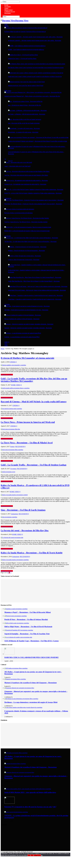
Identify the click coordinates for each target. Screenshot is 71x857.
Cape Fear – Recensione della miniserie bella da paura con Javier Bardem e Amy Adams (26, 175)
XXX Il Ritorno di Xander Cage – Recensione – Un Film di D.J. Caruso (31, 641)
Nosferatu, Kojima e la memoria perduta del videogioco (18, 213)
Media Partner (8, 10)
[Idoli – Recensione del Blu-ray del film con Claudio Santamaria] (24, 119)
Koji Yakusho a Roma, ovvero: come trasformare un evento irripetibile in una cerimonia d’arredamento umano (36, 67)
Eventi (6, 5)
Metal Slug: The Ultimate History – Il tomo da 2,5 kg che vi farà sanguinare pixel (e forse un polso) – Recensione (33, 204)
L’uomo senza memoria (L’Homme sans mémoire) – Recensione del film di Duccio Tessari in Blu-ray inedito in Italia (37, 141)
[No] (42, 855)
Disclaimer (7, 13)
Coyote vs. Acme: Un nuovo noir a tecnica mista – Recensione (23, 259)
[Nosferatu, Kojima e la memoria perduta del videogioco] (19, 209)
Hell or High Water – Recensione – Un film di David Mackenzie (28, 627)
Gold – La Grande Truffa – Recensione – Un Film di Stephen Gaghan (33, 465)
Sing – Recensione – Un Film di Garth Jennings (23, 510)
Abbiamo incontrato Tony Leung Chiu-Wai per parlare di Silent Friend (25, 85)
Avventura (13, 468)
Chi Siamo (7, 6)
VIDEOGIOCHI (7, 198)
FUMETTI (6, 342)
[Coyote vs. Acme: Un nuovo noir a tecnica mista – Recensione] (24, 256)
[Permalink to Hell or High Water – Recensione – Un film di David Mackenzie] (16, 623)
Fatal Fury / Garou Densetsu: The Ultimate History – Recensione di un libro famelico (25, 222)
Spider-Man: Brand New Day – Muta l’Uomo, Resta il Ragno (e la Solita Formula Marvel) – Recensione (34, 281)
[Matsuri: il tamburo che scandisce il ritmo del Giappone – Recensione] (22, 315)
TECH (5, 344)
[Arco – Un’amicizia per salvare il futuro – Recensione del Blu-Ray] (25, 101)
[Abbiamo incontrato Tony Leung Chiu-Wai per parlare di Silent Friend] (26, 82)
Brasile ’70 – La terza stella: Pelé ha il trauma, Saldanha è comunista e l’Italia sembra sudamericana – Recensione (33, 193)
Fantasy (12, 446)
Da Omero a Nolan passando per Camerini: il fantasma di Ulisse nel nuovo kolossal (25, 31)
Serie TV (10, 161)
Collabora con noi (9, 11)
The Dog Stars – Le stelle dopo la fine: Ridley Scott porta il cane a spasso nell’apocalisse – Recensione (30, 241)
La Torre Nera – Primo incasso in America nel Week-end (28, 422)
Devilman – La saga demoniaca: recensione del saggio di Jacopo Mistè (22, 337)
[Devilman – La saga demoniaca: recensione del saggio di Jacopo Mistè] (22, 333)
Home (2, 348)
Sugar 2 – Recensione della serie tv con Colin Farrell (17, 166)
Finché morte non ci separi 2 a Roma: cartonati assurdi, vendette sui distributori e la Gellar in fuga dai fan (35, 76)
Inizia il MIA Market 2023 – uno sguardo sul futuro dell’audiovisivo (30, 792)
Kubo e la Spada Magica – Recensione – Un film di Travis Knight (31, 552)
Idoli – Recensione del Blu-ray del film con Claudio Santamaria (24, 123)
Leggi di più (37, 855)
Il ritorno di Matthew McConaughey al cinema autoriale (27, 358)
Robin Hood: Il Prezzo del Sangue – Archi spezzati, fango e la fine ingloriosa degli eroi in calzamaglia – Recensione (37, 290)
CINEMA (6, 26)
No (32, 855)
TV (5, 159)
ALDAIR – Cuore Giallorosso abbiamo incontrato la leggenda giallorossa (26, 49)
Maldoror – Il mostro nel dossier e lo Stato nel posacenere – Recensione (26, 250)
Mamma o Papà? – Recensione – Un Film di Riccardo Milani (27, 612)
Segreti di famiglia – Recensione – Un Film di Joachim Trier (27, 634)
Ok (29, 855)
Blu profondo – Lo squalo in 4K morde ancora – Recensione (23, 132)
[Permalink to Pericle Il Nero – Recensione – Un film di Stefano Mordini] (15, 616)
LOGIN (5, 345)
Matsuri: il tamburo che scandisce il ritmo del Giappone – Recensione (21, 319)
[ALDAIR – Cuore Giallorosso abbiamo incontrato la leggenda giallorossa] (26, 46)
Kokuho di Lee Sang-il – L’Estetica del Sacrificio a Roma (22, 58)
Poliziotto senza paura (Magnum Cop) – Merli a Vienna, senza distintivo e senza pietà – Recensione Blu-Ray (32, 96)
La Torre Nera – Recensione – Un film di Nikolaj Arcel (27, 442)
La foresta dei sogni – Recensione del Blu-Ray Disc (25, 530)
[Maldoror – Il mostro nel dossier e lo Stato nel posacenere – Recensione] (27, 247)
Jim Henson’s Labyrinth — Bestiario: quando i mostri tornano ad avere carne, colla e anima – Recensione (34, 40)
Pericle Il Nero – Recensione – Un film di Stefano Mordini (26, 619)
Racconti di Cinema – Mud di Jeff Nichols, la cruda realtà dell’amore (33, 401)
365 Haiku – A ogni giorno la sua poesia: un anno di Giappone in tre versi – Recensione (26, 310)
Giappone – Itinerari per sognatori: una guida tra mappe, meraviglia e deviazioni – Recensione (28, 328)
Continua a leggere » (7, 374)
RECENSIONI (7, 236)
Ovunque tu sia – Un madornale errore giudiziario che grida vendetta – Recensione (25, 184)
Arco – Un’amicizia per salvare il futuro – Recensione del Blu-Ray (24, 105)
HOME (6, 24)
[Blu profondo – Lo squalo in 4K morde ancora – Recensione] (24, 128)
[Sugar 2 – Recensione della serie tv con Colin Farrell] (18, 162)
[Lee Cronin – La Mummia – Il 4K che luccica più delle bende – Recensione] (27, 110)
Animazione (14, 514)
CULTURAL (7, 304)
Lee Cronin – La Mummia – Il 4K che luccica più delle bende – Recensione (26, 114)
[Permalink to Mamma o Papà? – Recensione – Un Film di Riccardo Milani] (15, 609)
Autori (6, 8)
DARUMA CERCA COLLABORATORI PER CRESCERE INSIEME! (31, 657)
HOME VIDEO (7, 91)
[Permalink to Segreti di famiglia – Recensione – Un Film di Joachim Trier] (18, 630)
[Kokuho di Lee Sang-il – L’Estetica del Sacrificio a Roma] (23, 55)
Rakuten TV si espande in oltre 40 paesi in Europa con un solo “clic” (30, 807)
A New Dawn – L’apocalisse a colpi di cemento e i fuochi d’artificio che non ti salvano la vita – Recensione (34, 299)
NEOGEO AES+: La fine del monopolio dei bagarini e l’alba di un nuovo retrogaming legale (27, 231)
